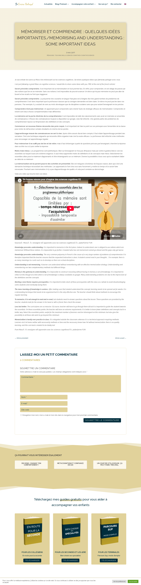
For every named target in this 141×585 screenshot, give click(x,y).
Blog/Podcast (61, 4)
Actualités (48, 4)
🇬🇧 (125, 4)
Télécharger (32, 560)
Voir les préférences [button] (119, 581)
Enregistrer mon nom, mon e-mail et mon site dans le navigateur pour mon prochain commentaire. (60, 415)
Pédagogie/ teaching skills (56, 55)
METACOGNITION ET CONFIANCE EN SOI (70, 464)
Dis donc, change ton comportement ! (31, 464)
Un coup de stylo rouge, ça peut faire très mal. (109, 464)
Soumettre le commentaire (102, 420)
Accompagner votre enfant (83, 4)
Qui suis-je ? (103, 4)
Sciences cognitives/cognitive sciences (80, 55)
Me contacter (116, 4)
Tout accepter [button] (133, 581)
